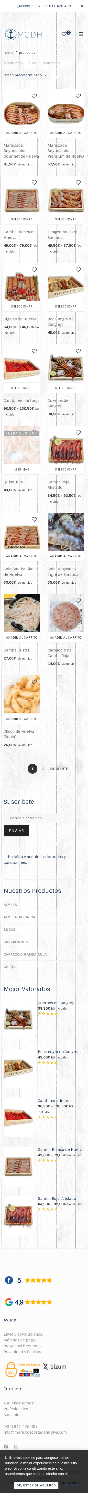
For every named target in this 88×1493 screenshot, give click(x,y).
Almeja (10, 905)
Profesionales (16, 1409)
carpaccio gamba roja (25, 954)
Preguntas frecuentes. (23, 1346)
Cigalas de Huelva (20, 319)
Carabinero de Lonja (22, 400)
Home (8, 53)
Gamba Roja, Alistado (57, 1198)
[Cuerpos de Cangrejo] (18, 1003)
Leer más (22, 469)
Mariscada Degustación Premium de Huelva (66, 151)
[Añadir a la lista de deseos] (34, 96)
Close (82, 6)
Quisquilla (13, 482)
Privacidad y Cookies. (23, 1351)
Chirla (10, 967)
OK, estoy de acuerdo (36, 1485)
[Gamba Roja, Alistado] (18, 1198)
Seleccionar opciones (22, 221)
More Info (73, 1485)
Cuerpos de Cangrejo (57, 1003)
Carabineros (16, 942)
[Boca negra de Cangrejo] (18, 1052)
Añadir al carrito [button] (22, 133)
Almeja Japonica (19, 917)
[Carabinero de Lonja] (18, 1100)
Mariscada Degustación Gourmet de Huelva (21, 151)
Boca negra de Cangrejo (59, 1052)
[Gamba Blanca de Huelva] (18, 1149)
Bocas (9, 929)
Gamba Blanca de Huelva (61, 1149)
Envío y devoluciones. (23, 1334)
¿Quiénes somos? (19, 1403)
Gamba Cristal (16, 650)
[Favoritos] (64, 34)
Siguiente (54, 769)
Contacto (11, 1414)
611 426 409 (60, 6)
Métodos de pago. (20, 1340)
